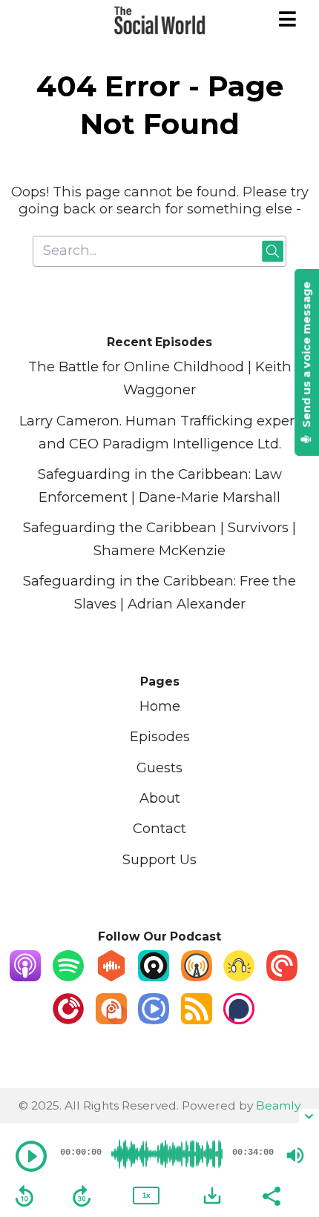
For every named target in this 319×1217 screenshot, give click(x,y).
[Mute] (295, 1155)
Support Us (159, 859)
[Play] (31, 1156)
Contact (159, 828)
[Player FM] (68, 1019)
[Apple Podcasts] (25, 976)
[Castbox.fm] (111, 976)
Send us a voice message (306, 356)
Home (159, 705)
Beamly (278, 1105)
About (159, 797)
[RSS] (196, 1019)
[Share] (271, 1195)
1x (146, 1195)
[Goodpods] (238, 976)
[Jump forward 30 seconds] (81, 1196)
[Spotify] (68, 976)
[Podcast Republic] (153, 1019)
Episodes (160, 736)
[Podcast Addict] (111, 1019)
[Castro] (153, 976)
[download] (212, 1195)
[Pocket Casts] (281, 976)
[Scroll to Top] (290, 1082)
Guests (159, 767)
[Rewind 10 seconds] (24, 1196)
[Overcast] (196, 976)
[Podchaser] (238, 1019)
